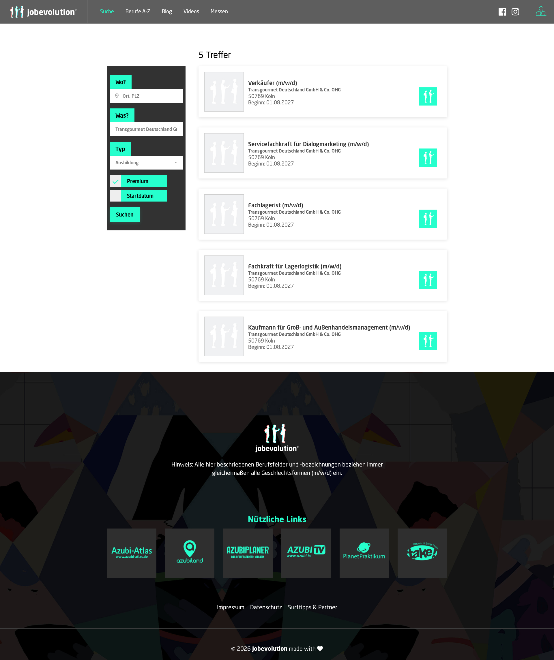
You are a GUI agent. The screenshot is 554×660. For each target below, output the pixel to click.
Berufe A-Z (138, 11)
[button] (146, 163)
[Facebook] (502, 12)
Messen (219, 11)
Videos (191, 11)
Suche (107, 11)
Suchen (125, 214)
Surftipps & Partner (312, 606)
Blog (167, 11)
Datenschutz (266, 606)
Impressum (230, 606)
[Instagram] (515, 12)
